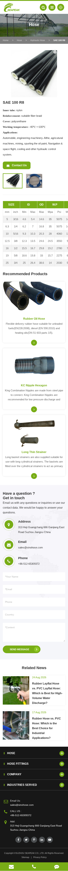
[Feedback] (56, 866)
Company (14, 774)
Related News (34, 668)
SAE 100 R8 (59, 40)
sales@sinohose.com (22, 804)
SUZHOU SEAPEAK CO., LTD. (30, 853)
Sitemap (25, 857)
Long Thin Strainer (34, 452)
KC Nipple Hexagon (34, 385)
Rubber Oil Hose (34, 318)
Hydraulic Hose (37, 40)
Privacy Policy (40, 857)
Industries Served (22, 784)
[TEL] (34, 866)
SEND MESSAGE (19, 649)
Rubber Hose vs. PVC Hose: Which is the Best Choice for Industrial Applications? (46, 728)
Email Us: (15, 800)
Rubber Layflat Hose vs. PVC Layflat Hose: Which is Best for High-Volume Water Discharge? (47, 693)
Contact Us (19, 165)
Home (6, 40)
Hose (19, 40)
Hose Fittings (18, 763)
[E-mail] (11, 866)
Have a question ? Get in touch (19, 495)
